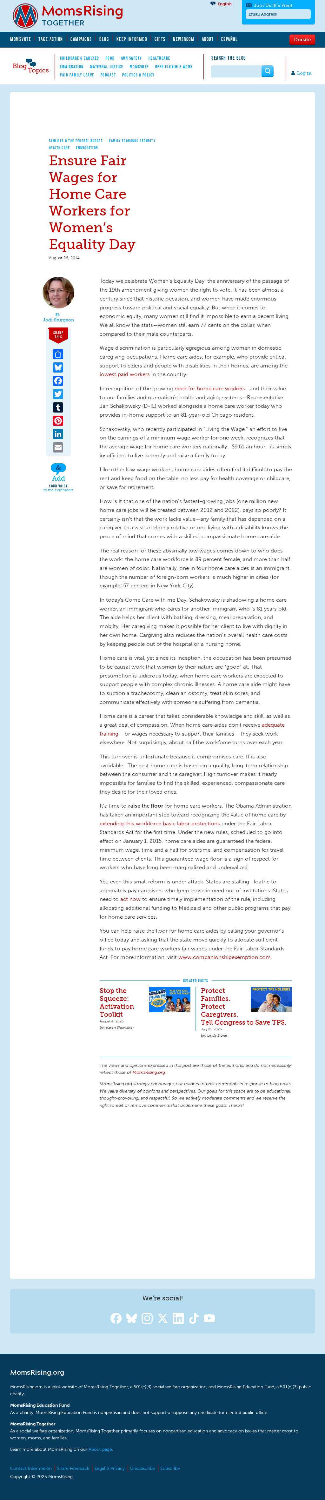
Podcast (108, 74)
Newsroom (183, 39)
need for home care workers (210, 388)
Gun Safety (131, 58)
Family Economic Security (132, 140)
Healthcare (159, 58)
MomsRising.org (72, 16)
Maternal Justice (106, 66)
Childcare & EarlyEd (79, 58)
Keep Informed (132, 39)
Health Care (59, 147)
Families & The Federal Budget (76, 140)
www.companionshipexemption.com (224, 957)
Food (110, 58)
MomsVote (20, 39)
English (225, 4)
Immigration (72, 66)
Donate (302, 39)
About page (100, 1449)
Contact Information (31, 1468)
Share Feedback (73, 1468)
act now (130, 899)
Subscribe (170, 1468)
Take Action (50, 39)
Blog (104, 39)
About (208, 39)
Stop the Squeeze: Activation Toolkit (117, 1002)
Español (229, 39)
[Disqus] (196, 1192)
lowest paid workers (125, 374)
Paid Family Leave (77, 74)
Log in (304, 73)
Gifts (160, 39)
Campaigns (81, 39)
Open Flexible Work (174, 66)
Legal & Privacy (110, 1468)
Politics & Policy (138, 74)
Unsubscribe (142, 1468)
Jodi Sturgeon (58, 320)
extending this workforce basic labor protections (160, 823)
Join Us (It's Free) (273, 5)
